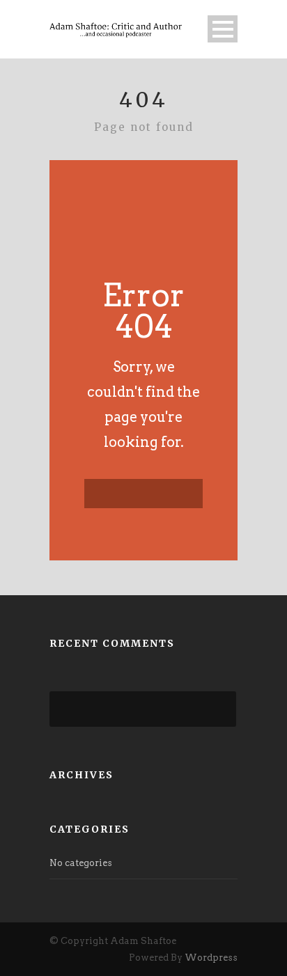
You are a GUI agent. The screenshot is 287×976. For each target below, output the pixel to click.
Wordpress (211, 957)
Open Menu (223, 28)
